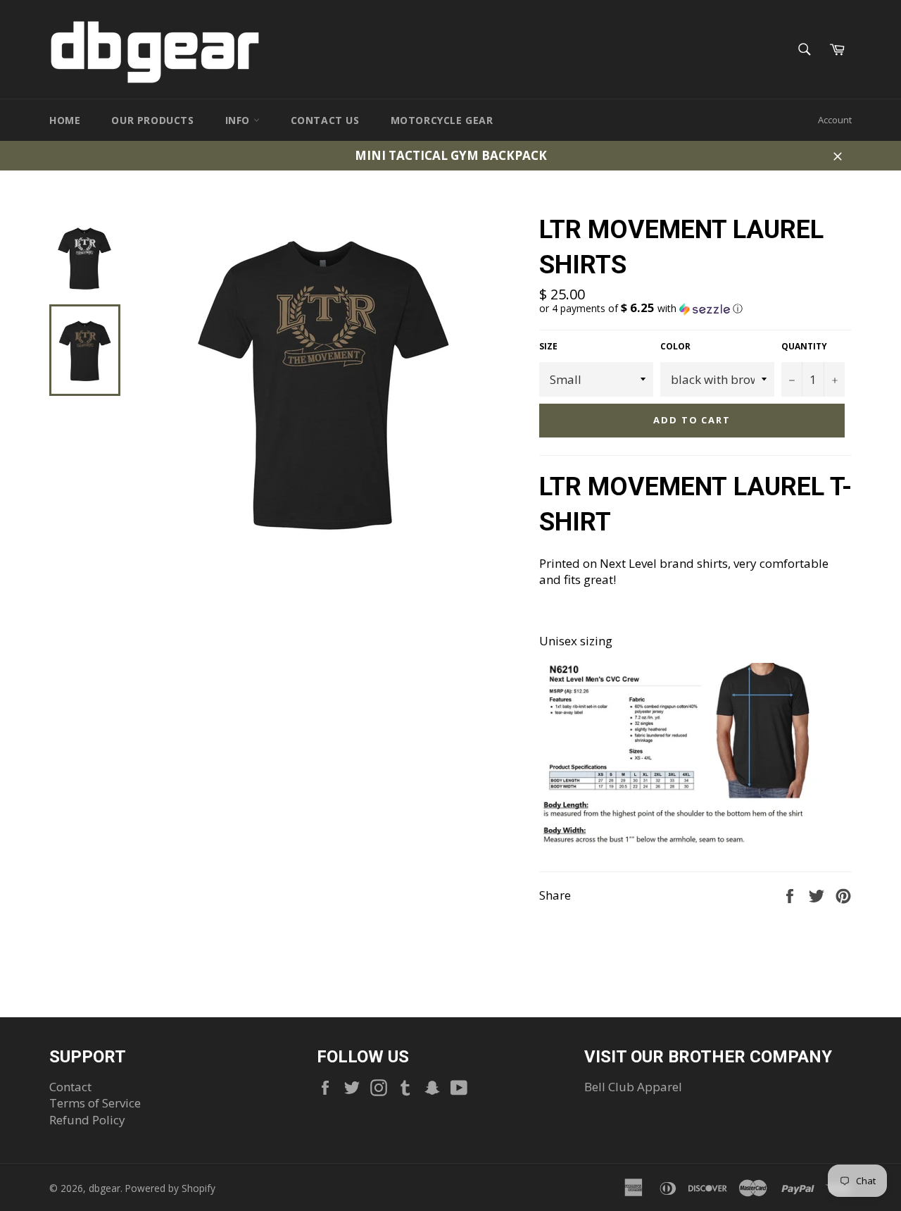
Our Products (152, 120)
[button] (695, 309)
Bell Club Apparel (633, 1087)
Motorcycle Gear (442, 120)
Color (675, 346)
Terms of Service (95, 1103)
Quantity (804, 346)
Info (239, 120)
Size (548, 346)
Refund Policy (87, 1120)
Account (835, 119)
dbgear (104, 1188)
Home (64, 120)
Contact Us (325, 120)
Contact (70, 1087)
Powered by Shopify (170, 1188)
